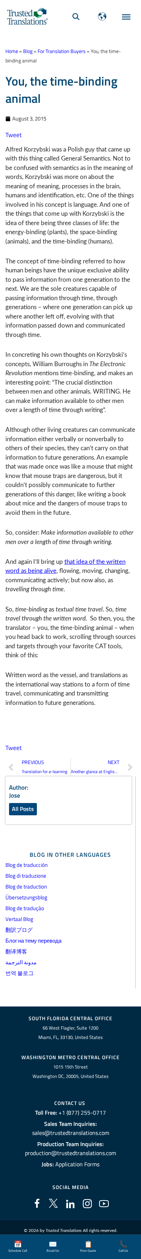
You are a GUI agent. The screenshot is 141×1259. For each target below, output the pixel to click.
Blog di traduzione (25, 876)
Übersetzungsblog (26, 897)
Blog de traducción (26, 865)
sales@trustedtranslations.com (70, 1132)
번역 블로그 (19, 973)
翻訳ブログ (19, 930)
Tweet (13, 135)
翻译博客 (16, 951)
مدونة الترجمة (21, 962)
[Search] (76, 16)
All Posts (23, 808)
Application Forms (77, 1164)
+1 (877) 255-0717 (82, 1112)
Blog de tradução (24, 908)
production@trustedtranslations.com (70, 1153)
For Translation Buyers (62, 51)
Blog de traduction (26, 886)
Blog (28, 51)
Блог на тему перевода (33, 940)
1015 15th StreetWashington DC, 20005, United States (70, 1071)
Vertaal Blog (19, 919)
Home (11, 51)
